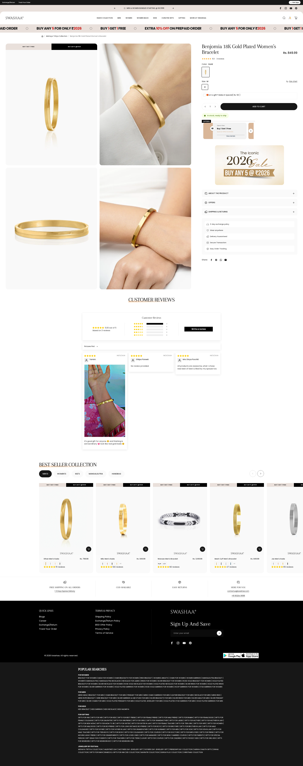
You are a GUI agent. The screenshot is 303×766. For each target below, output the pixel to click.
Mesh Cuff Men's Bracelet (225, 559)
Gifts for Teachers (116, 738)
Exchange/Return (8, 2)
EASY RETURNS (179, 587)
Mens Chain (148, 695)
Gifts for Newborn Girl (123, 741)
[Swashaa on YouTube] (184, 643)
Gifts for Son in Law (203, 729)
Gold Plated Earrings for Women (129, 687)
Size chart (293, 81)
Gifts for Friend (207, 732)
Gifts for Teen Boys (100, 732)
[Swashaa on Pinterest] (190, 643)
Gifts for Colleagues (134, 732)
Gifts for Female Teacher (163, 723)
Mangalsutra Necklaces (110, 681)
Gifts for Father (97, 729)
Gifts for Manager (148, 735)
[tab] (45, 473)
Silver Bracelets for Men (161, 698)
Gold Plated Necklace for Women (169, 684)
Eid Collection (132, 752)
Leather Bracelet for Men (182, 695)
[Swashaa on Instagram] (178, 643)
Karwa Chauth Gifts (203, 749)
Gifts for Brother (170, 726)
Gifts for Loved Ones (129, 735)
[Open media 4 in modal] (145, 228)
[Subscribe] (219, 633)
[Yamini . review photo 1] (104, 401)
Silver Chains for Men (96, 701)
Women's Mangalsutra (88, 681)
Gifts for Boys (154, 726)
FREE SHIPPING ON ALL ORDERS (64, 587)
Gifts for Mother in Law (212, 720)
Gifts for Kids (110, 717)
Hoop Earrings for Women (186, 687)
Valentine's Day (110, 749)
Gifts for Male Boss (87, 726)
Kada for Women (105, 678)
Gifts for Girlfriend (122, 720)
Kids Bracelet (84, 709)
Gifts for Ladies (176, 720)
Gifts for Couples (153, 732)
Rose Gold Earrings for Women (159, 687)
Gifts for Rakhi (96, 752)
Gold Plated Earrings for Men (210, 701)
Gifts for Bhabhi (186, 717)
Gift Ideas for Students (96, 738)
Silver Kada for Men (200, 698)
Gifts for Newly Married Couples (172, 735)
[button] (138, 324)
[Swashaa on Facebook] (171, 643)
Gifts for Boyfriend (105, 726)
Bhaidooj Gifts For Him (114, 752)
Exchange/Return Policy (107, 621)
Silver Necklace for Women (111, 684)
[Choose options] (88, 549)
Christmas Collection (193, 752)
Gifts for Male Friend (168, 717)
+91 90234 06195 (238, 595)
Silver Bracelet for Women (169, 681)
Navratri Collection (150, 752)
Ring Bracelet (146, 678)
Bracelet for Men (96, 695)
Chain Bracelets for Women (126, 678)
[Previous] (114, 8)
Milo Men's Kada (108, 559)
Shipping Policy (103, 616)
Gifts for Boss (116, 732)
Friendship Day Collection (180, 749)
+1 (120, 563)
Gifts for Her (97, 717)
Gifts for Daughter (103, 720)
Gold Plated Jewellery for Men (149, 701)
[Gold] (205, 72)
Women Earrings (194, 678)
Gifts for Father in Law (116, 729)
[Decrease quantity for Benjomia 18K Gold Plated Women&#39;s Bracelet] (204, 106)
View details (230, 136)
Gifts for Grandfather (138, 729)
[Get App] (241, 655)
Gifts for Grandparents (107, 735)
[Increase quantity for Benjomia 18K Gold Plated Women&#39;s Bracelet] (215, 106)
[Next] (173, 8)
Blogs (42, 616)
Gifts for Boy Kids (191, 738)
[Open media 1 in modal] (51, 104)
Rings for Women (148, 681)
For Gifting (83, 714)
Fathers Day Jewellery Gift (156, 749)
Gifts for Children (173, 738)
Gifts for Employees (189, 732)
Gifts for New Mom (86, 723)
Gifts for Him (84, 717)
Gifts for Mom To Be (106, 723)
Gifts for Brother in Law (191, 726)
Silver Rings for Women (196, 684)
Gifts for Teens (133, 738)
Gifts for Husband (157, 729)
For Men (82, 692)
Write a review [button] (199, 329)
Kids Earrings (97, 709)
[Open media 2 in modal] (145, 104)
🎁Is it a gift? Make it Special (223, 95)
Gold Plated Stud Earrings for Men (179, 701)
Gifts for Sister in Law (141, 723)
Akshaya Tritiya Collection (56, 36)
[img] (90, 355)
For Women (83, 675)
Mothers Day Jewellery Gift (131, 749)
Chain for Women (177, 678)
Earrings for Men (162, 695)
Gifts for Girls (138, 720)
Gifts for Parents (196, 735)
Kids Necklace (110, 709)
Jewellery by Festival (88, 746)
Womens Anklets (161, 678)
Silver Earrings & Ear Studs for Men (133, 698)
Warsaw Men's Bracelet (168, 559)
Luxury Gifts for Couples (152, 738)
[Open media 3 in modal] (51, 228)
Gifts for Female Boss (204, 717)
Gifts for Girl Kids (208, 738)
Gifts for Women (215, 723)
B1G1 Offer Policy (103, 625)
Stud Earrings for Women (211, 687)
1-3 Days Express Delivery (65, 591)
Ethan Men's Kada (51, 559)
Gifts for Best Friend (127, 717)
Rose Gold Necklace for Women (138, 684)
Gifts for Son (186, 729)
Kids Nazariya (123, 709)
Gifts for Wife (200, 723)
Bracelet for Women (87, 678)
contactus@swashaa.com (238, 591)
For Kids (82, 706)
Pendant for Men (134, 695)
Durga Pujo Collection (170, 752)
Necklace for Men (202, 695)
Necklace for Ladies (131, 681)
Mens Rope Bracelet (86, 698)
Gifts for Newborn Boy (101, 741)
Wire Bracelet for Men (106, 698)
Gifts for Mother (192, 720)
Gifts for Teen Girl (184, 723)
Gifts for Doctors (170, 732)
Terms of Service (104, 633)
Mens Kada (82, 695)
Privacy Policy (102, 629)
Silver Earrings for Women (101, 687)
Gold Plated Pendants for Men (120, 701)
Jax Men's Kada (278, 559)
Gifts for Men (173, 729)
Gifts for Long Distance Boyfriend (131, 726)
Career (42, 621)
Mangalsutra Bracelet (212, 678)
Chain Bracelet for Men (115, 695)
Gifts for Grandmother (157, 720)
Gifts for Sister (123, 723)
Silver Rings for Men (182, 698)
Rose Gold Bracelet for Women (197, 681)
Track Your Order (24, 2)
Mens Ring (216, 695)
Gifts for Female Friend (147, 717)
